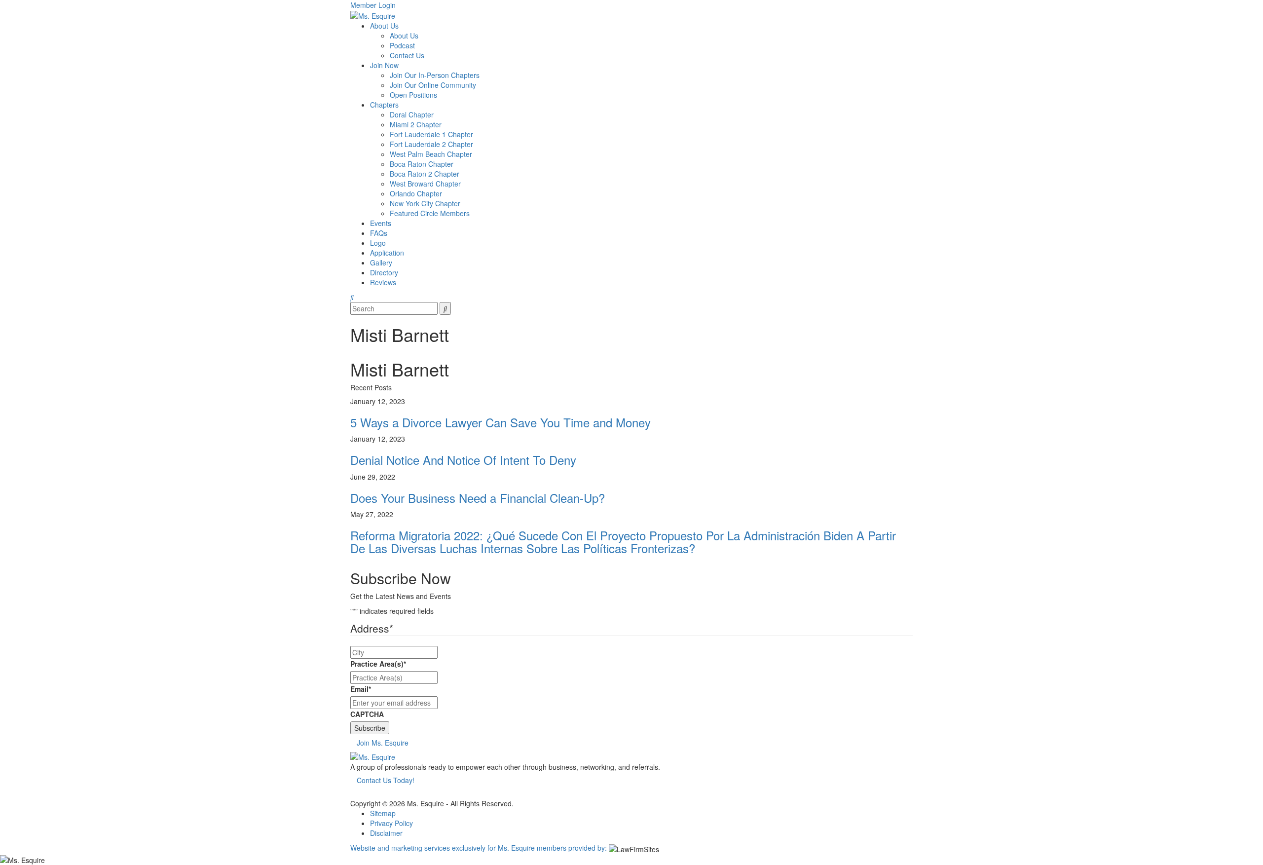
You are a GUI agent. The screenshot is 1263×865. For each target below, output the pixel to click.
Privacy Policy (391, 823)
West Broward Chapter (425, 183)
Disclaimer (386, 833)
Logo (378, 243)
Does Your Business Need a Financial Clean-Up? (477, 497)
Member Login (373, 5)
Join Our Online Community (433, 85)
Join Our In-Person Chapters (435, 75)
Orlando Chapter (416, 193)
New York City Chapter (425, 203)
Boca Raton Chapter (421, 164)
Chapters (384, 105)
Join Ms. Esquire (383, 743)
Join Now (384, 65)
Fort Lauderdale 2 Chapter (431, 144)
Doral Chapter (412, 114)
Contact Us (407, 55)
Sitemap (383, 813)
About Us (384, 26)
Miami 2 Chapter (416, 124)
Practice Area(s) (378, 664)
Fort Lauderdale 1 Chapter (431, 134)
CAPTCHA (367, 714)
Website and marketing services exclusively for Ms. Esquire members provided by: (478, 848)
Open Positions (413, 95)
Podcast (402, 45)
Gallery (381, 262)
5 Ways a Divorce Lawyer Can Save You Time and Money (500, 422)
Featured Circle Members (430, 213)
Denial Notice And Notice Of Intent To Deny (463, 459)
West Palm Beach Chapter (431, 154)
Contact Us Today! (385, 780)
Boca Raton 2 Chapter (424, 174)
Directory (384, 272)
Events (380, 223)
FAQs (378, 233)
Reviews (383, 282)
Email (360, 689)
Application (387, 253)
